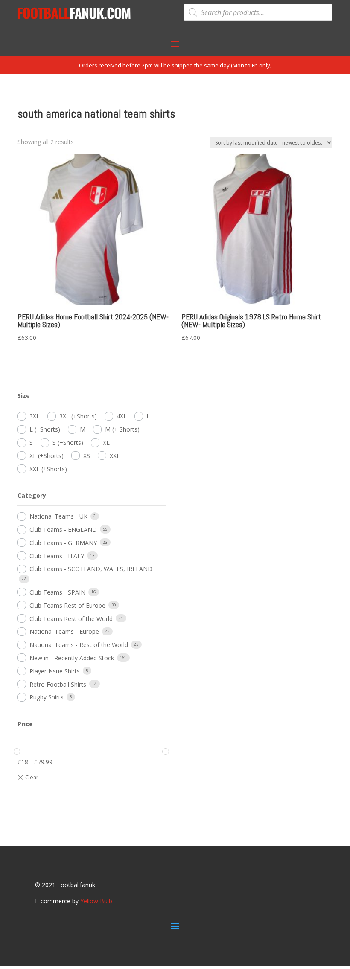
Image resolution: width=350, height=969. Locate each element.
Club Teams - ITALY (56, 556)
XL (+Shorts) (46, 456)
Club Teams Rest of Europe (67, 605)
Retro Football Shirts (57, 684)
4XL (122, 416)
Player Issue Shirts (54, 671)
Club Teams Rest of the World (71, 619)
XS (86, 456)
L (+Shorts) (44, 429)
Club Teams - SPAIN (57, 592)
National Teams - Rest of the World (78, 645)
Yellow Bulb (96, 901)
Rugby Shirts (46, 697)
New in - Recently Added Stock (71, 658)
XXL (115, 456)
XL (106, 442)
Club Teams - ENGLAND (63, 529)
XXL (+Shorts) (48, 469)
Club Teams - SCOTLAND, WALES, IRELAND (90, 569)
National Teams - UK (58, 516)
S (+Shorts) (67, 442)
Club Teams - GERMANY (63, 543)
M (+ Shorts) (122, 429)
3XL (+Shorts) (78, 416)
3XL (34, 416)
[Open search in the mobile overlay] (258, 12)
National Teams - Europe (64, 631)
